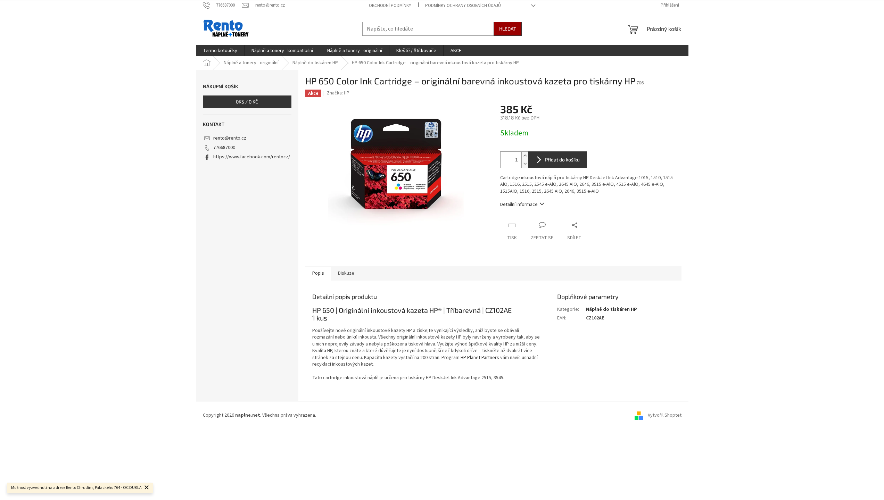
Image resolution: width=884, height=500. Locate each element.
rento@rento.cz (229, 138)
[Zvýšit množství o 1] (524, 156)
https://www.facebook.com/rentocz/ (251, 156)
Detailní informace (519, 204)
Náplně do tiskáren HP (611, 309)
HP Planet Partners (480, 357)
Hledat (507, 29)
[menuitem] (220, 50)
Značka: (338, 93)
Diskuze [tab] (346, 273)
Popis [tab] (318, 273)
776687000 (224, 147)
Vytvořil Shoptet (664, 415)
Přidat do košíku (562, 159)
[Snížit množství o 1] (524, 164)
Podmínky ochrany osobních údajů (463, 5)
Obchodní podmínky (390, 5)
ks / (247, 102)
